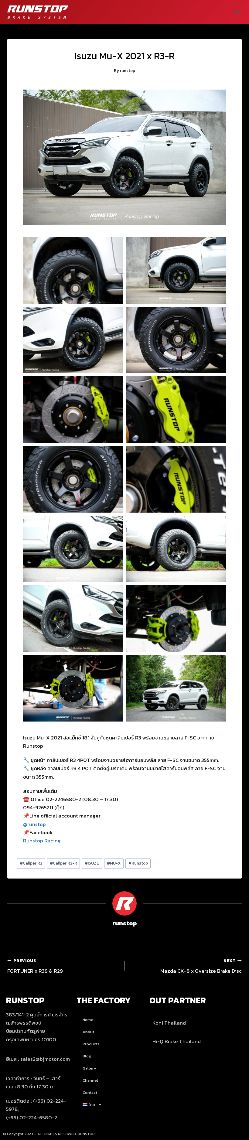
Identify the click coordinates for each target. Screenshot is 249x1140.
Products (91, 1044)
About (88, 1032)
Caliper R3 (31, 863)
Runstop (138, 863)
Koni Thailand (169, 1023)
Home (88, 1019)
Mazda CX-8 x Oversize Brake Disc (201, 966)
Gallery (89, 1068)
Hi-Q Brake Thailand (176, 1041)
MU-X (114, 863)
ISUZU (92, 863)
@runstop (34, 824)
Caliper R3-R (63, 863)
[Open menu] (236, 12)
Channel (90, 1080)
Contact (90, 1092)
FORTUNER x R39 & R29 (35, 966)
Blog (87, 1056)
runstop (127, 70)
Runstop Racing (42, 841)
